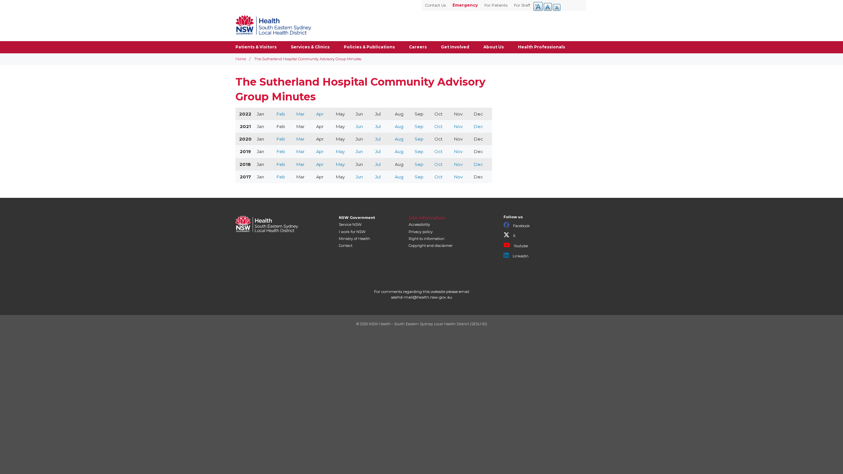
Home (240, 59)
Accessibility (419, 224)
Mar (300, 114)
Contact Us (435, 5)
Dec (478, 126)
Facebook (521, 226)
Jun (359, 126)
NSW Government (357, 217)
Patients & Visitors (256, 46)
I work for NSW (352, 231)
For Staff (522, 5)
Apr (320, 114)
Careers (418, 46)
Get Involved (455, 46)
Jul (378, 126)
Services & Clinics (310, 46)
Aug (399, 126)
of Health (354, 238)
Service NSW (350, 224)
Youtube (520, 246)
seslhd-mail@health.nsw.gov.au (421, 297)
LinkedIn (520, 256)
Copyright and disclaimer (430, 245)
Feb (281, 114)
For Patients (495, 5)
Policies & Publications (369, 46)
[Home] (273, 24)
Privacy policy (421, 231)
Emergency (465, 5)
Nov (458, 126)
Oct (438, 126)
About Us (493, 46)
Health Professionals (541, 46)
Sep (419, 126)
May (340, 151)
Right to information (427, 238)
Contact (345, 245)
